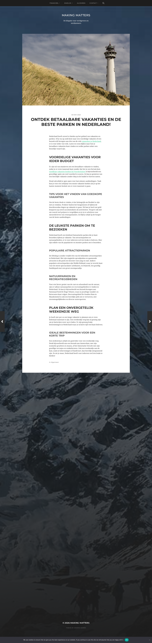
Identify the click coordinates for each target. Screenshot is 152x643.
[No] (149, 640)
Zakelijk (67, 3)
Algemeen (81, 3)
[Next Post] (149, 321)
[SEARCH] (103, 3)
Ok (127, 640)
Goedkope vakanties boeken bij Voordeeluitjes (67, 172)
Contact (93, 3)
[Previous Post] (2, 321)
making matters (76, 15)
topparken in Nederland (91, 141)
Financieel (54, 3)
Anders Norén (80, 628)
